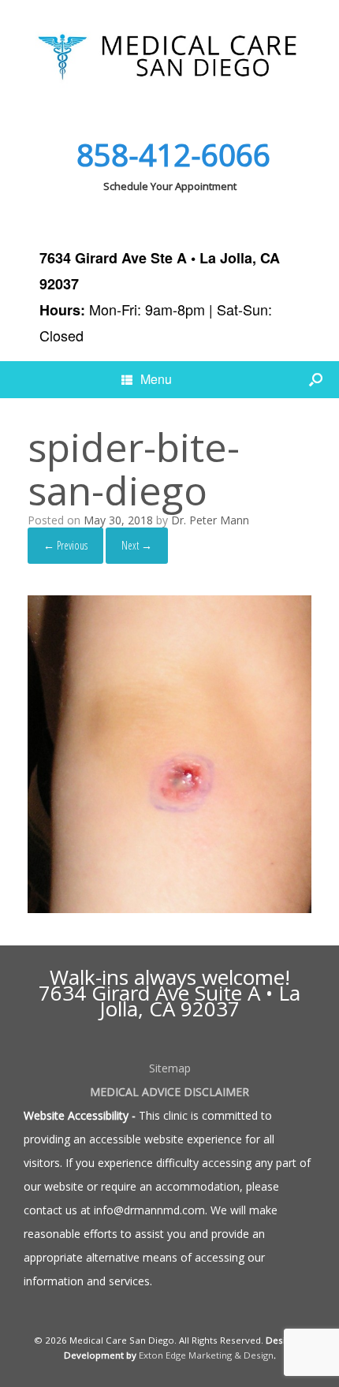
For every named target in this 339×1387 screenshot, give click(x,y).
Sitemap (170, 1068)
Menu (156, 379)
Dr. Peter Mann (210, 520)
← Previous (65, 545)
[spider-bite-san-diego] (169, 908)
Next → (136, 545)
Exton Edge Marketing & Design (206, 1355)
